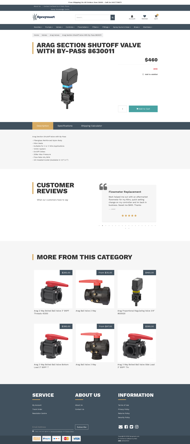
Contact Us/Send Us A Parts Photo (57, 6)
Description (43, 125)
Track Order (37, 409)
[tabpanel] (129, 203)
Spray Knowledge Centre (60, 9)
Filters (95, 27)
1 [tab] (99, 226)
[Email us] (121, 426)
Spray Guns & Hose (121, 27)
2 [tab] (102, 226)
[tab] (42, 126)
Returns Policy (124, 413)
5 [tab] (112, 226)
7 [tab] (119, 226)
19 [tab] (125, 228)
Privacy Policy (123, 409)
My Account (36, 405)
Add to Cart (144, 109)
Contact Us (79, 409)
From (105, 272)
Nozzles (37, 27)
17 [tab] (152, 226)
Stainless (147, 27)
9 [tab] (125, 226)
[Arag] (155, 69)
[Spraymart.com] (43, 17)
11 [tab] (132, 226)
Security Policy (124, 417)
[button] (150, 74)
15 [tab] (145, 226)
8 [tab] (122, 226)
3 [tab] (106, 226)
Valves (59, 27)
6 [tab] (116, 226)
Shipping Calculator (91, 125)
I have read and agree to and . (54, 431)
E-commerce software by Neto (127, 438)
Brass (136, 27)
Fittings (105, 27)
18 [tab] (155, 226)
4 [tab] (109, 226)
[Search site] (113, 17)
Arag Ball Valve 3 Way (86, 364)
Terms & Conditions (56, 431)
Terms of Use (123, 405)
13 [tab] (139, 226)
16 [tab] (149, 226)
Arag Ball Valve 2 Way (86, 311)
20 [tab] (129, 228)
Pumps (48, 27)
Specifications (65, 125)
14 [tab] (142, 226)
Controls (70, 27)
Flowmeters (83, 27)
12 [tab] (135, 226)
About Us (37, 6)
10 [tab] (129, 226)
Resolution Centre (39, 413)
